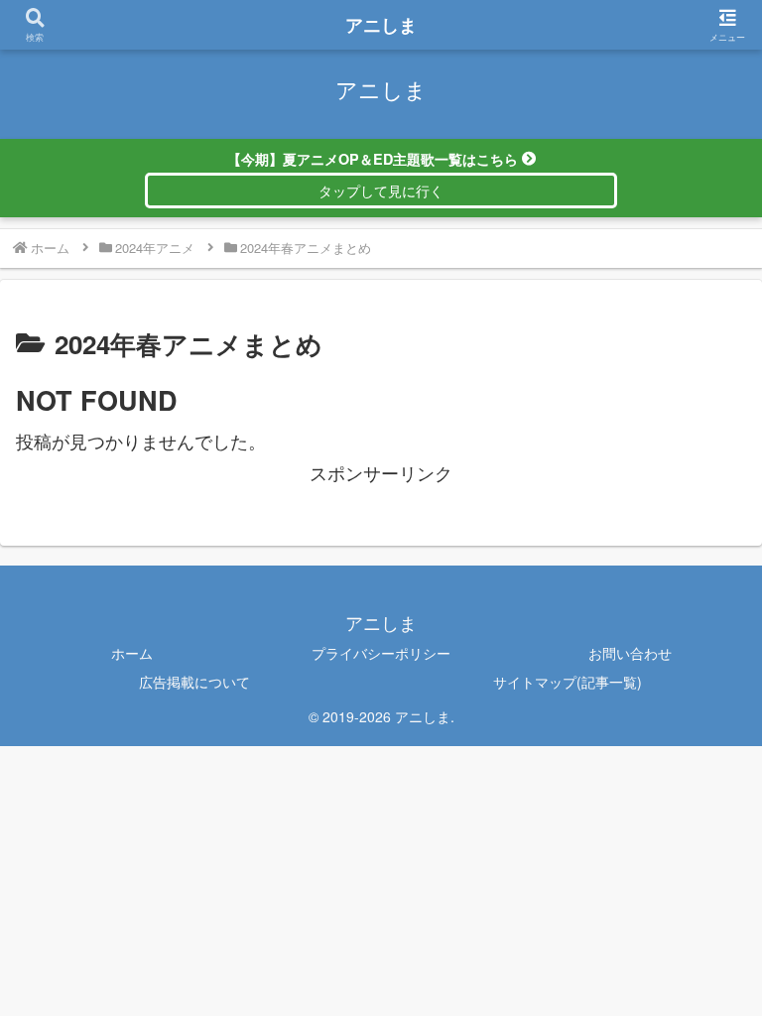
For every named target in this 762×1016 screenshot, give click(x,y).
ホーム (132, 653)
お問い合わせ (630, 653)
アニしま (381, 25)
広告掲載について (194, 682)
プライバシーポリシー (381, 653)
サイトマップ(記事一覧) (567, 682)
